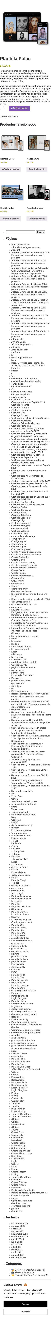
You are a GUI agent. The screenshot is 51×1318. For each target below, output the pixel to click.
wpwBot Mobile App (21, 1201)
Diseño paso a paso (21, 920)
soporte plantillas (20, 938)
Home (14, 1169)
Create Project (18, 1172)
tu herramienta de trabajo (24, 804)
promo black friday (21, 681)
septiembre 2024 (19, 1237)
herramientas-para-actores (24, 636)
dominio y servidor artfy (23, 991)
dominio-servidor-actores (24, 605)
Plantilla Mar (17, 977)
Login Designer (19, 998)
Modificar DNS (18, 660)
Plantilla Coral (18, 988)
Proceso (15, 828)
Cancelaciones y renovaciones (26, 1025)
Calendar (16, 1180)
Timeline (15, 1103)
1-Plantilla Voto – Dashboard (25, 1069)
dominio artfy (18, 967)
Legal (14, 862)
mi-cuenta (16, 654)
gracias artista (18, 1038)
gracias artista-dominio (23, 1041)
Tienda (14, 841)
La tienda (16, 843)
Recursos (16, 1017)
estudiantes (17, 1056)
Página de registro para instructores (29, 1193)
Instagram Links (19, 946)
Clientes (15, 970)
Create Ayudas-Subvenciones (26, 552)
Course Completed (21, 549)
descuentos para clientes (24, 1014)
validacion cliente (20, 812)
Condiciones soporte (21, 922)
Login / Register (19, 1088)
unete (14, 807)
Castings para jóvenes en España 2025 (30, 481)
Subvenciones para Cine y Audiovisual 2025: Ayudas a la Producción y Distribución (30, 738)
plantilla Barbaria (19, 959)
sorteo (14, 870)
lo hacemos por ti (20, 649)
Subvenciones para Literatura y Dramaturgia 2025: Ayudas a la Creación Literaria (27, 746)
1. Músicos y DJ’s (19, 859)
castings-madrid (19, 528)
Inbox (14, 639)
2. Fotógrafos (18, 851)
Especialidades (18, 872)
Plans (14, 1166)
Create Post (17, 1132)
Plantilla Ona (17, 925)
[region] (25, 1299)
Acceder (15, 1035)
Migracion (16, 1006)
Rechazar (25, 1312)
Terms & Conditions (21, 1114)
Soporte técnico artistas (23, 1048)
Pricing (14, 1093)
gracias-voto (17, 943)
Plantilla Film (17, 930)
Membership (17, 1159)
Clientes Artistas (19, 534)
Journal (15, 1130)
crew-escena (17, 584)
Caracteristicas (19, 833)
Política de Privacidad (22, 675)
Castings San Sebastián (23, 502)
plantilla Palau (18, 975)
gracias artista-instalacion (24, 1046)
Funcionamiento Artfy (22, 1004)
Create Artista (18, 1185)
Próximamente (18, 838)
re (12, 688)
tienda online (18, 891)
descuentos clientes (21, 1009)
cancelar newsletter (21, 386)
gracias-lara (17, 949)
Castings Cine (18, 413)
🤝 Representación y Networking (28, 1275)
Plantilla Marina (19, 928)
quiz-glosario (18, 683)
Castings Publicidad (21, 499)
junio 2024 (16, 1242)
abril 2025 (16, 1229)
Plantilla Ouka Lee (20, 1062)
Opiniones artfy (19, 665)
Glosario (15, 633)
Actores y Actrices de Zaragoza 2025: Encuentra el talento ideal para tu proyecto (30, 326)
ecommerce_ (18, 888)
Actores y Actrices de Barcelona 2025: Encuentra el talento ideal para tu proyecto (30, 255)
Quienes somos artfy (21, 825)
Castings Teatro (19, 513)
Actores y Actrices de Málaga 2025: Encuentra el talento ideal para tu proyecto (29, 294)
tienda (14, 799)
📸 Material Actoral (21, 1272)
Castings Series (19, 507)
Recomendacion (19, 691)
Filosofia (15, 857)
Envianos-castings (20, 610)
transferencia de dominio (24, 801)
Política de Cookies (21, 896)
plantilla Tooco (18, 962)
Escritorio (16, 1188)
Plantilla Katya (18, 1001)
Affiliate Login (18, 342)
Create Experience (20, 1151)
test (13, 794)
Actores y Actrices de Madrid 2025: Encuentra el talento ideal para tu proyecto (29, 279)
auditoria (15, 352)
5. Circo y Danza (19, 867)
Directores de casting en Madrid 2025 (30, 599)
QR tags (15, 1119)
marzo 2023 (17, 1255)
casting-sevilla (18, 397)
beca (13, 360)
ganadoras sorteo (20, 951)
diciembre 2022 (19, 1258)
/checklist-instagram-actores (25, 247)
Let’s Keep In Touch (21, 647)
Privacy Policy (18, 1109)
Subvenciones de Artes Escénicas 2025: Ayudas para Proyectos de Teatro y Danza (31, 715)
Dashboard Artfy (19, 1020)
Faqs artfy (16, 993)
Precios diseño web (21, 836)
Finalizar (15, 849)
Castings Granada (20, 415)
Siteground (17, 909)
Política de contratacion (23, 815)
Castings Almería (20, 408)
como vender (18, 539)
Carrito (15, 846)
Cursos (14, 586)
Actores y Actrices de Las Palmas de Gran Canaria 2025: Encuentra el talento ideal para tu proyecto (29, 271)
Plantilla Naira (18, 1059)
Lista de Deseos (19, 1054)
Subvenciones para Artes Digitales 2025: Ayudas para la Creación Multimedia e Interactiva (28, 730)
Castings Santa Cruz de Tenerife (27, 505)
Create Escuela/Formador (24, 565)
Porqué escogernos (21, 830)
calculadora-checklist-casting (26, 381)
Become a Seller (19, 1083)
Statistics (16, 1156)
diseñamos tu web (20, 602)
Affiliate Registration (21, 344)
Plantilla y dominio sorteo (24, 1022)
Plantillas (15, 904)
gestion (15, 1209)
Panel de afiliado (19, 996)
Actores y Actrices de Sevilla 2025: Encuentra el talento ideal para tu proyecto (28, 310)
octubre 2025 (18, 1226)
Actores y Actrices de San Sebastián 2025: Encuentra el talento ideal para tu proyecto (30, 302)
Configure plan (18, 541)
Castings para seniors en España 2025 (30, 497)
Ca (12, 376)
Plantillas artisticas (20, 907)
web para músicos (20, 875)
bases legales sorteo (21, 358)
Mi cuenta (16, 901)
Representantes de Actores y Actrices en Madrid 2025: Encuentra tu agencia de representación (30, 704)
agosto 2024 (17, 1239)
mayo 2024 (17, 1244)
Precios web (17, 964)
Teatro (14, 117)
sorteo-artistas (18, 709)
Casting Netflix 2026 (21, 392)
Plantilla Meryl (18, 880)
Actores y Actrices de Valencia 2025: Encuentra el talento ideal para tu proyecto (29, 318)
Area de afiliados (19, 350)
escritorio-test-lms (20, 1206)
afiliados (15, 347)
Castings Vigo (18, 520)
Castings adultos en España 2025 (28, 402)
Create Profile (18, 1143)
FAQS (14, 972)
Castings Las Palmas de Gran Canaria (30, 418)
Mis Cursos (17, 657)
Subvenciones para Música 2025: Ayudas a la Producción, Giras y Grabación (28, 754)
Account (15, 250)
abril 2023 (16, 1252)
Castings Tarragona (21, 510)
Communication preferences (25, 1030)
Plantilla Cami (18, 933)
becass (14, 371)
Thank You (16, 796)
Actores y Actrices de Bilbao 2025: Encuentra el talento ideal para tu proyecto (28, 263)
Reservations (17, 1077)
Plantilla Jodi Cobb (21, 1067)
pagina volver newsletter (23, 667)
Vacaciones (17, 809)
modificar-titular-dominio (24, 662)
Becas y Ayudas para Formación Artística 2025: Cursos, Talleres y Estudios (28, 365)
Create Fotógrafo (20, 1195)
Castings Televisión (21, 515)
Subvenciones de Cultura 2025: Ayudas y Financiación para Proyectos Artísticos (30, 723)
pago (13, 1051)
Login (14, 652)
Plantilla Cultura (19, 912)
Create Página (18, 573)
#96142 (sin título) (20, 245)
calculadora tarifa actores (24, 379)
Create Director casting (23, 563)
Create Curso (18, 560)
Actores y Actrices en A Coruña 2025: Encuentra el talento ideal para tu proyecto (30, 334)
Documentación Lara (22, 941)
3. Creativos (17, 865)
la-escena (16, 641)
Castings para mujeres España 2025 (29, 484)
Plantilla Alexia (18, 1064)
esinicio (15, 883)
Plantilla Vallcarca (20, 914)
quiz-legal (16, 686)
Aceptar (25, 1304)
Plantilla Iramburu (20, 985)
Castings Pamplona (21, 426)
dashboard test (18, 1203)
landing (15, 644)
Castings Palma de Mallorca (25, 423)
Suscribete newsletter (22, 791)
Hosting (15, 954)
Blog (13, 817)
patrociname (17, 670)
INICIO (14, 822)
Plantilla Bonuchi (19, 980)
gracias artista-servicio (22, 1043)
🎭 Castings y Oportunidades (26, 1270)
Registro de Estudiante (22, 1190)
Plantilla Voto (18, 935)
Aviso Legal (17, 893)
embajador (16, 607)
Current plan (17, 1098)
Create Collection (20, 557)
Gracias (15, 1027)
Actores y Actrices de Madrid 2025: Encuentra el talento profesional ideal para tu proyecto (30, 287)
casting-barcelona (20, 394)
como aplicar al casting (23, 536)
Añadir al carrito (19, 108)
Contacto (16, 820)
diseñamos (16, 1211)
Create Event (18, 570)
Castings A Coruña (20, 400)
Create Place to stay (21, 1153)
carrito (14, 1198)
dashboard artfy (19, 589)
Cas (13, 389)
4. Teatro (15, 854)
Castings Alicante (20, 405)
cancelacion (17, 384)
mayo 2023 (17, 1250)
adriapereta (17, 339)
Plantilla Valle (18, 983)
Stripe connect (18, 1148)
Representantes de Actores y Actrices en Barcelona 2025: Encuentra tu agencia (30, 696)
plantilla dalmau (19, 956)
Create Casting (19, 1182)
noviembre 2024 (19, 1234)
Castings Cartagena (21, 410)
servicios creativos (20, 886)
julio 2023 (16, 1247)
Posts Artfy (17, 678)
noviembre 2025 (19, 1223)
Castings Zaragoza (20, 523)
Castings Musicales (21, 421)
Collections (17, 1138)
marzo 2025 (17, 1231)
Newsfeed (16, 1140)
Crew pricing (18, 578)
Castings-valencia (20, 531)
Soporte (15, 917)
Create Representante (22, 576)
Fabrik (14, 878)
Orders (14, 1072)
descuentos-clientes (21, 591)
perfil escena (17, 673)
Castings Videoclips (21, 518)
